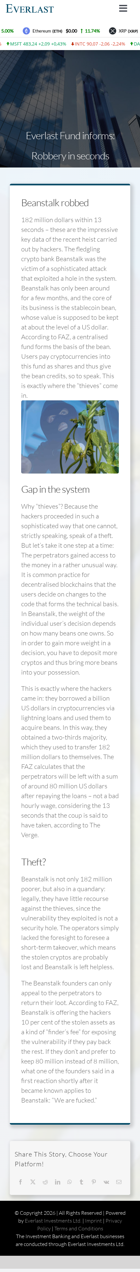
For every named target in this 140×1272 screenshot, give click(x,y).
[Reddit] (45, 1182)
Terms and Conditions (78, 1228)
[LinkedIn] (57, 1182)
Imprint (93, 1220)
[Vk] (106, 1182)
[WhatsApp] (69, 1182)
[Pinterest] (94, 1182)
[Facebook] (20, 1182)
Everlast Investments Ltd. (53, 1220)
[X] (33, 1182)
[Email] (119, 1182)
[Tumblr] (81, 1182)
